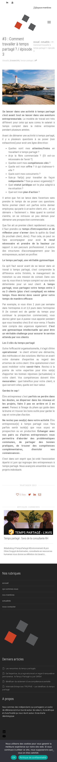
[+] (28, 522)
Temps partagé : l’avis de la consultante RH (26, 538)
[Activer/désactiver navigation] (49, 22)
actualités (6, 601)
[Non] (53, 750)
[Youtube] (12, 2)
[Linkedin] (7, 2)
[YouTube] (4, 737)
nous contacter (9, 607)
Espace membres (43, 8)
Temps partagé (26, 61)
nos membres (8, 595)
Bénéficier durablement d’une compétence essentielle (28, 681)
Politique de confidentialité (33, 757)
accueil (5, 583)
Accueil (36, 42)
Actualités (45, 42)
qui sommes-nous (10, 589)
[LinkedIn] (4, 733)
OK (13, 757)
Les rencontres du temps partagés (21, 668)
